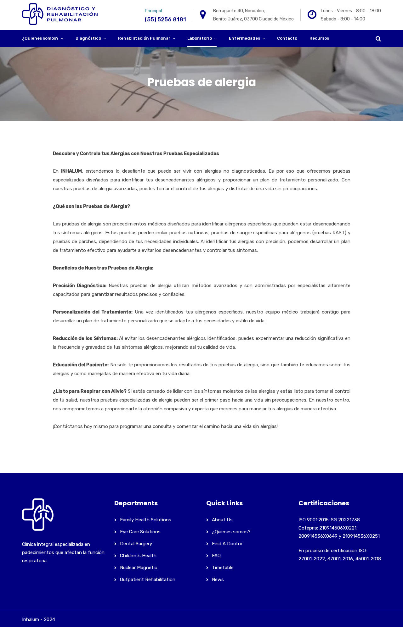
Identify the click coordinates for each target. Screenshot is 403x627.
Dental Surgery (136, 544)
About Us (222, 520)
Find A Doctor (227, 544)
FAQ (216, 555)
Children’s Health (138, 555)
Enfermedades (244, 38)
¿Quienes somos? (40, 38)
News (218, 579)
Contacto (287, 38)
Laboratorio (199, 38)
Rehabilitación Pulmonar (144, 38)
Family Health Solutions (145, 520)
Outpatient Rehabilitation (147, 579)
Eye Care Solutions (140, 532)
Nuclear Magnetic (138, 567)
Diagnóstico (88, 38)
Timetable (223, 567)
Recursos (319, 38)
